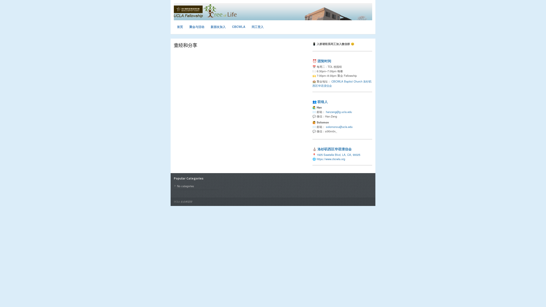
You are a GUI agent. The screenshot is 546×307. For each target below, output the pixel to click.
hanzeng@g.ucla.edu (339, 112)
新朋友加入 (218, 27)
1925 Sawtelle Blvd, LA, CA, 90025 (338, 155)
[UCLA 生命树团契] (206, 11)
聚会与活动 (196, 27)
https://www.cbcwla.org (331, 159)
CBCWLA (238, 27)
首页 (180, 27)
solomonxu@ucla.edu (339, 127)
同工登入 (258, 27)
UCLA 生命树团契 (183, 201)
